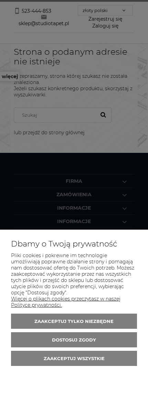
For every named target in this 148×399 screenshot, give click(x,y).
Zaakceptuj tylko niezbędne (74, 321)
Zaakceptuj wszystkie (74, 358)
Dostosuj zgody (74, 340)
